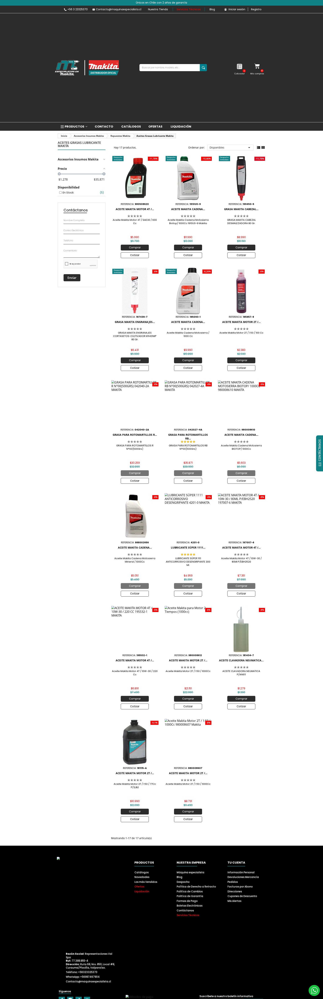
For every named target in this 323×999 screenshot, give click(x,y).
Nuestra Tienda (158, 9)
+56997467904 (90, 977)
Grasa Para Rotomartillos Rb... (188, 436)
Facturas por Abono (240, 886)
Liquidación (141, 891)
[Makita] (87, 68)
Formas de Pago (187, 901)
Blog (212, 9)
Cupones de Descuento (242, 896)
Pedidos (232, 882)
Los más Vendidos (145, 882)
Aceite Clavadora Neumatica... (241, 660)
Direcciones (234, 891)
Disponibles (230, 147)
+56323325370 (87, 972)
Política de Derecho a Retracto (196, 886)
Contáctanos (185, 910)
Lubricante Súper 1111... (188, 547)
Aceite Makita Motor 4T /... (135, 209)
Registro (256, 9)
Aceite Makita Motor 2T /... (241, 322)
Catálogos (141, 872)
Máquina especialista (190, 872)
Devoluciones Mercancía (243, 877)
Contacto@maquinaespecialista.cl (88, 981)
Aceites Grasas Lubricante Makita (79, 144)
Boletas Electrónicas (189, 905)
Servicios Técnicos (189, 9)
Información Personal (241, 872)
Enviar (71, 278)
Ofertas (139, 886)
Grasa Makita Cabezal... (241, 209)
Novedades (141, 877)
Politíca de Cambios (190, 891)
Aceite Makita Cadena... (188, 209)
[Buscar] (203, 67)
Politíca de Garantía (190, 896)
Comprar (135, 247)
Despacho (183, 882)
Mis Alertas (234, 901)
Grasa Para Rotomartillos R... (135, 434)
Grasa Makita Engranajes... (135, 322)
